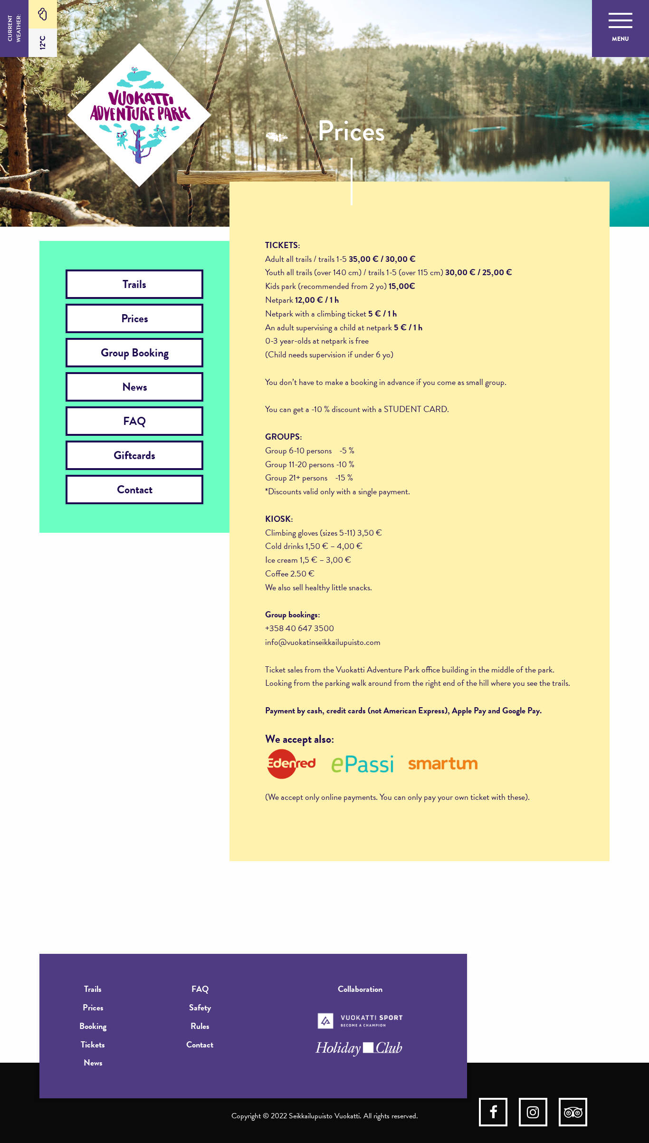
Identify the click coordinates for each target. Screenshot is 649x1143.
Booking (92, 1025)
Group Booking (135, 352)
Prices (134, 318)
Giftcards (134, 455)
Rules (200, 1025)
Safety (200, 1007)
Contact (135, 489)
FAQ (134, 421)
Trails (134, 284)
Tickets (93, 1044)
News (134, 386)
